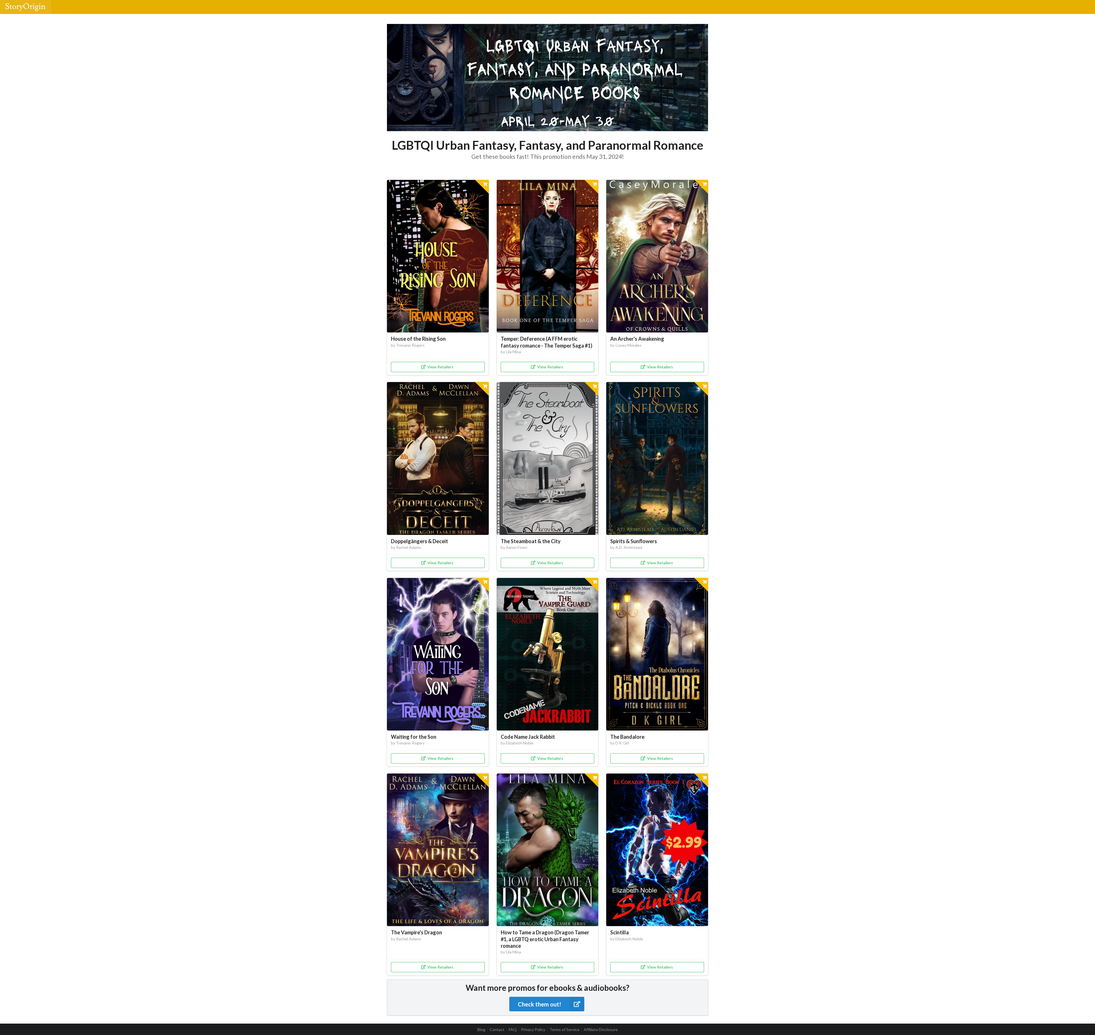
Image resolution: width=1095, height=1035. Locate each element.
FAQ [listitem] (513, 1030)
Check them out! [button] (539, 1004)
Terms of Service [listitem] (564, 1030)
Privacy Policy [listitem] (533, 1030)
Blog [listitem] (481, 1030)
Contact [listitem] (497, 1030)
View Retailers (440, 366)
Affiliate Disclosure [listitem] (601, 1030)
